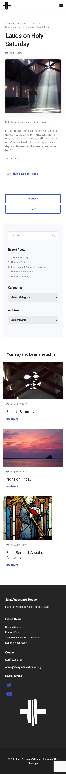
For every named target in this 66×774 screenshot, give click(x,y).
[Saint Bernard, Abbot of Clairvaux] (27, 518)
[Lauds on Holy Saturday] (33, 88)
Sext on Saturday (19, 257)
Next (33, 209)
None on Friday (19, 262)
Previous (33, 198)
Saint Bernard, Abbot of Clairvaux (28, 267)
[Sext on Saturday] (33, 380)
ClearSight (33, 763)
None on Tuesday (20, 276)
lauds (35, 173)
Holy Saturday (21, 173)
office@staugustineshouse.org (23, 667)
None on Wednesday (22, 271)
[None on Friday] (33, 447)
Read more (12, 419)
